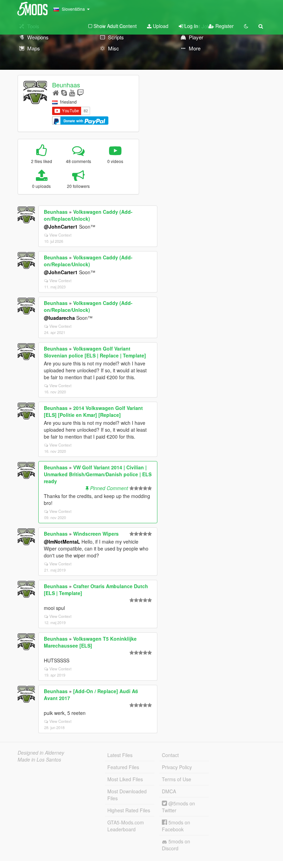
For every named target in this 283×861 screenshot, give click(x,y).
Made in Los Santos (39, 759)
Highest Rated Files (128, 810)
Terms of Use (176, 779)
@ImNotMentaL (62, 541)
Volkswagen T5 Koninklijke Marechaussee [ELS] (90, 642)
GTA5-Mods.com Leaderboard (125, 826)
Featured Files (123, 767)
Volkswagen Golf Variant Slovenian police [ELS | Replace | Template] (95, 352)
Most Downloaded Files (127, 795)
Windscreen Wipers (96, 533)
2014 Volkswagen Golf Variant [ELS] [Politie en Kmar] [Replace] (93, 411)
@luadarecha (59, 317)
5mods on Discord (176, 845)
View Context (60, 235)
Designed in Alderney (41, 752)
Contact (170, 755)
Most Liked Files (125, 779)
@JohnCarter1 (61, 226)
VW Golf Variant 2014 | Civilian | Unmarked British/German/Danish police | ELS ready (98, 474)
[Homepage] (55, 92)
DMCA (169, 791)
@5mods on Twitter (178, 807)
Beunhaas (66, 84)
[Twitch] (80, 92)
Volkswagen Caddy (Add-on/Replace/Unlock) (88, 215)
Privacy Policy (177, 767)
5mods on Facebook (176, 826)
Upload (160, 25)
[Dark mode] (246, 26)
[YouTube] (72, 92)
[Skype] (64, 92)
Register (224, 25)
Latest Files (120, 755)
